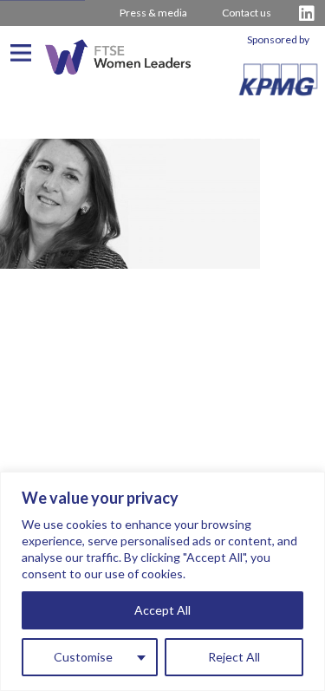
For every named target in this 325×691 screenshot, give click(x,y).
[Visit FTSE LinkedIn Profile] (307, 13)
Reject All (234, 656)
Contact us (246, 12)
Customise (83, 656)
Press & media (153, 12)
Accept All (162, 610)
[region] (162, 581)
